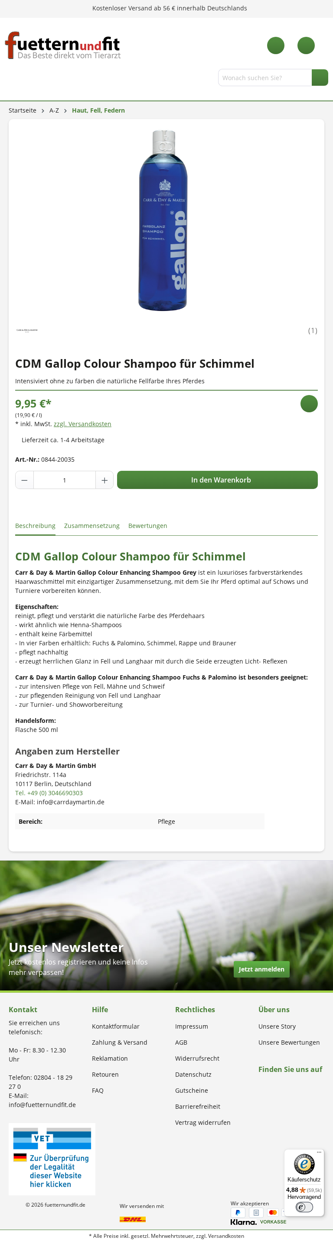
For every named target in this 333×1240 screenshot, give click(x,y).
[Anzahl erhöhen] (104, 480)
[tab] (35, 526)
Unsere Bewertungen (289, 1042)
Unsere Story (277, 1026)
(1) (313, 330)
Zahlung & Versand (119, 1042)
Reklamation (110, 1058)
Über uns (274, 1009)
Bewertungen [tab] (147, 525)
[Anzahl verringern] (25, 480)
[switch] (304, 1207)
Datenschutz (193, 1074)
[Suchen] (320, 77)
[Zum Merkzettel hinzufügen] (309, 403)
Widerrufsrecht (197, 1058)
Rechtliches (195, 1009)
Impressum (191, 1026)
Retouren (105, 1074)
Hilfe (100, 1009)
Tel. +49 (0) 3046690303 (49, 793)
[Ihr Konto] (306, 45)
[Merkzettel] (276, 45)
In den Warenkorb (220, 480)
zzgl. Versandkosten (82, 424)
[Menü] (10, 79)
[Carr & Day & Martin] (27, 330)
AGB (181, 1042)
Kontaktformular (116, 1026)
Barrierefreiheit (197, 1106)
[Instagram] (271, 1086)
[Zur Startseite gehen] (62, 45)
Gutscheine (191, 1090)
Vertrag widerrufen (203, 1122)
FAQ (98, 1090)
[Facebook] (261, 1086)
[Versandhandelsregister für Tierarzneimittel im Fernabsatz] (52, 1158)
